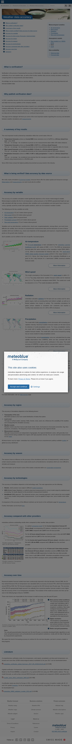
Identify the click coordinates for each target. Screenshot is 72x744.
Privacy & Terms (24, 379)
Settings (36, 387)
